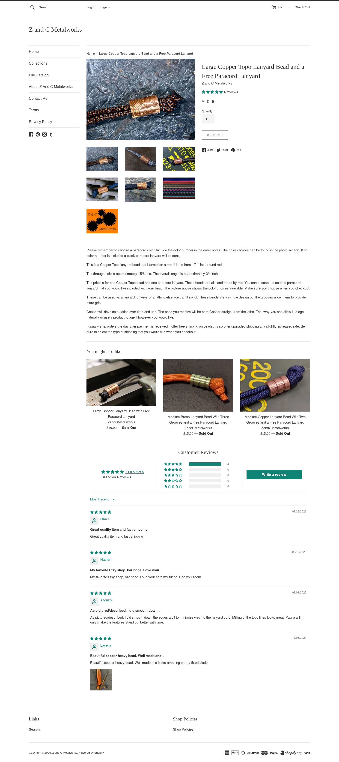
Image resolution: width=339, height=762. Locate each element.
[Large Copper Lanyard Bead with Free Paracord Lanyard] (121, 382)
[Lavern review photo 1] (101, 680)
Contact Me (38, 98)
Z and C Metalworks (55, 29)
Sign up (106, 7)
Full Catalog (39, 75)
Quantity (207, 111)
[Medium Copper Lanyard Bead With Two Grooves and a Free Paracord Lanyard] (275, 385)
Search (34, 729)
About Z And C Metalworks (51, 86)
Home (34, 51)
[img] (100, 511)
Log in (90, 7)
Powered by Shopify (91, 752)
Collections (38, 63)
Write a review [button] (274, 474)
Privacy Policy (40, 121)
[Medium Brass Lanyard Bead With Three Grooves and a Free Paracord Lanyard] (198, 385)
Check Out (302, 7)
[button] (213, 91)
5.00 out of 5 (134, 471)
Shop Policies (183, 729)
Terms (34, 109)
